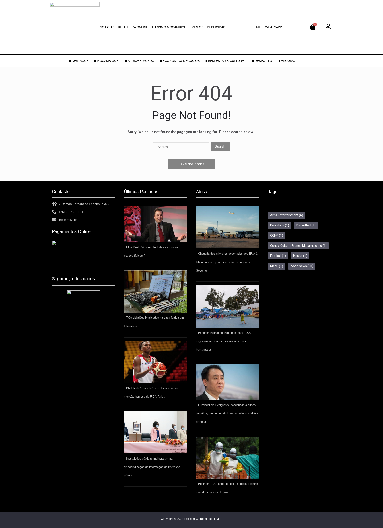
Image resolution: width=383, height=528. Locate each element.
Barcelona (279, 225)
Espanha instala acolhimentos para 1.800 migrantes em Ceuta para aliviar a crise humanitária (223, 341)
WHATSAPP (273, 27)
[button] (259, 27)
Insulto (300, 256)
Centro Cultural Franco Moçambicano (298, 245)
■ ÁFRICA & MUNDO (139, 60)
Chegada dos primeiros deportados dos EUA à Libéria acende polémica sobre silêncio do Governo (226, 262)
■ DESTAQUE (78, 60)
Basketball (306, 225)
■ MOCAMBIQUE (106, 60)
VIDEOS (197, 27)
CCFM (276, 235)
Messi (276, 266)
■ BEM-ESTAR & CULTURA (224, 60)
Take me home (191, 164)
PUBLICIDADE (217, 27)
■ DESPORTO (262, 60)
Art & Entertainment (286, 215)
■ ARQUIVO (287, 60)
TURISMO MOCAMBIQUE (170, 27)
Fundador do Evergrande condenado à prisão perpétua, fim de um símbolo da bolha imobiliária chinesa (227, 413)
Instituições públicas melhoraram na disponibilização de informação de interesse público (152, 467)
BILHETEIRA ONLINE (133, 27)
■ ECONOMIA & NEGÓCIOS (180, 60)
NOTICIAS (107, 27)
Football (278, 256)
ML (258, 27)
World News (301, 266)
